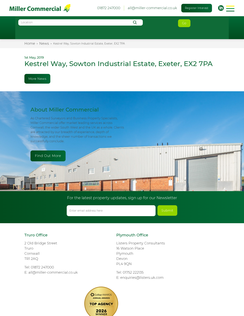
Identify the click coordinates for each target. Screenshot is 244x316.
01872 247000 (42, 267)
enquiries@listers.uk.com (142, 278)
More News (37, 79)
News (44, 43)
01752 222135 (133, 272)
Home (29, 43)
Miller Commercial (40, 8)
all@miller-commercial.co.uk (152, 8)
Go (184, 23)
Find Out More (48, 156)
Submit (167, 210)
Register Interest (197, 8)
